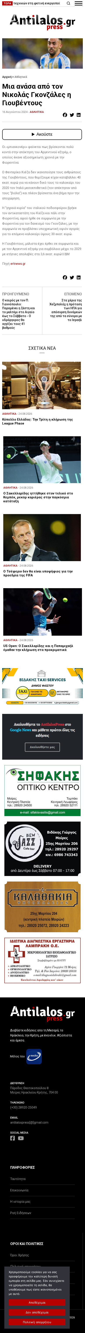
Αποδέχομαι (37, 1302)
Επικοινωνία (19, 1190)
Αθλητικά (20, 76)
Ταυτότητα (18, 1179)
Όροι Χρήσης (19, 1255)
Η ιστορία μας (20, 1202)
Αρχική (7, 76)
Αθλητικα (37, 112)
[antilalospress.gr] (42, 22)
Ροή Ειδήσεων (20, 1213)
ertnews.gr (18, 264)
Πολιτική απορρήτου (37, 1322)
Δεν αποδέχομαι (37, 1312)
